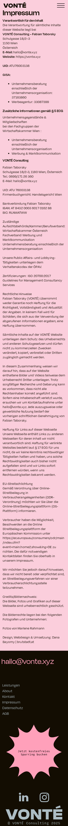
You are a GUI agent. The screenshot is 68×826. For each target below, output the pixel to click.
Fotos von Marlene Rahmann (23, 628)
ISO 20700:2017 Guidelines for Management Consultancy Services (32, 280)
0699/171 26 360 (21, 176)
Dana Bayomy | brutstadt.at (31, 639)
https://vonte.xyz (28, 56)
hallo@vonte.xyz (25, 52)
